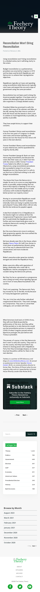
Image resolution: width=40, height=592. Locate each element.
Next (25, 415)
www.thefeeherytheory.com (19, 361)
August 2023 (9, 513)
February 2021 (10, 523)
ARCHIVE (19, 573)
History (7, 484)
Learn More (20, 402)
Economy (8, 472)
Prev (17, 415)
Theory (7, 451)
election (8, 464)
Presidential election (12, 480)
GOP (6, 468)
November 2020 (10, 537)
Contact (19, 576)
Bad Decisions (10, 489)
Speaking (19, 570)
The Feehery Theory (20, 27)
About (19, 567)
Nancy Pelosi (14, 243)
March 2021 (9, 518)
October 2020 (9, 542)
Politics (7, 455)
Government (9, 459)
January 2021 (9, 528)
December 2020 (10, 532)
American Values (11, 476)
